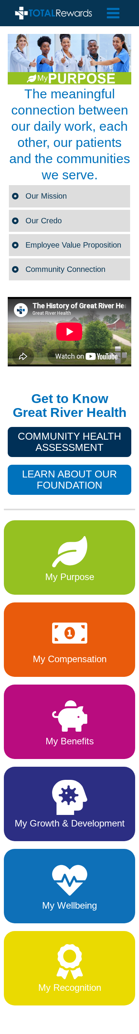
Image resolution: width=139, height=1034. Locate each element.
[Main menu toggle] (113, 13)
